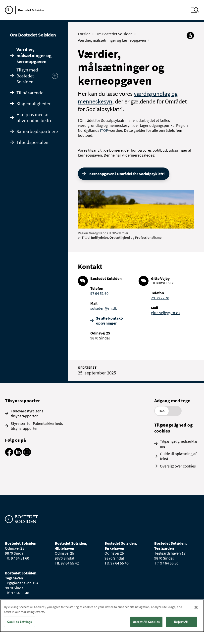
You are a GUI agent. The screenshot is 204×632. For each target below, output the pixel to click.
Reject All (181, 622)
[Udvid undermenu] (55, 76)
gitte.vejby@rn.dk (165, 312)
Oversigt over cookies (178, 466)
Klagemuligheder (33, 103)
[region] (102, 615)
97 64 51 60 (99, 293)
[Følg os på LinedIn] (18, 454)
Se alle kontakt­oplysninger (109, 321)
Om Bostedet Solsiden (33, 35)
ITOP (104, 130)
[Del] (190, 35)
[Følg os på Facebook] (9, 454)
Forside (84, 34)
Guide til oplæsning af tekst (178, 456)
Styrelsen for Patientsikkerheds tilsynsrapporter (37, 426)
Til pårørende (29, 93)
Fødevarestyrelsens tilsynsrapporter (27, 413)
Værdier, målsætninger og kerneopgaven (33, 55)
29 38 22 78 (160, 297)
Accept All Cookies (146, 622)
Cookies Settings (19, 622)
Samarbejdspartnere (37, 131)
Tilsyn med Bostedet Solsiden (27, 76)
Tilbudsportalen (32, 142)
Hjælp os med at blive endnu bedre (34, 117)
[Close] (196, 607)
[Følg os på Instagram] (27, 454)
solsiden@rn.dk (103, 308)
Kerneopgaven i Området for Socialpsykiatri (126, 173)
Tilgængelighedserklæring (179, 444)
